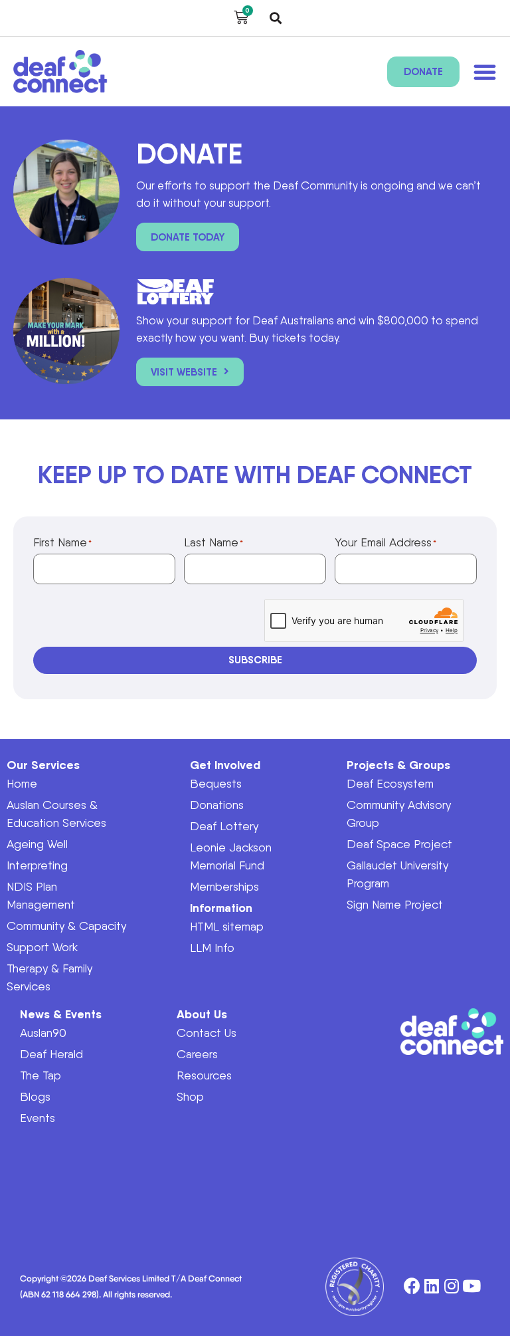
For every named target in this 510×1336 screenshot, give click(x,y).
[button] (276, 18)
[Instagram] (452, 1286)
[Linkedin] (432, 1286)
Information (221, 907)
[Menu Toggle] (485, 72)
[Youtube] (472, 1286)
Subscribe (255, 659)
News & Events (61, 1014)
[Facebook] (412, 1286)
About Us (202, 1014)
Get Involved (225, 764)
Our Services (43, 764)
